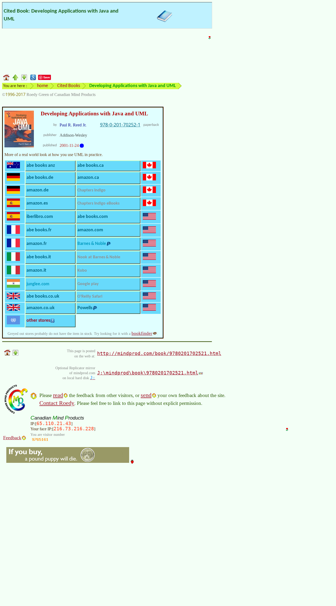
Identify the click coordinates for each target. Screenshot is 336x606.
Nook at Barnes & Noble (98, 257)
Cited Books (68, 85)
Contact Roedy (56, 403)
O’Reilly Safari (89, 296)
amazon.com (90, 230)
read (58, 395)
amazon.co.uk (41, 308)
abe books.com (92, 216)
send (146, 395)
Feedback (12, 437)
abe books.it (39, 257)
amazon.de (38, 190)
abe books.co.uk (43, 296)
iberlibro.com (40, 216)
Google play (88, 284)
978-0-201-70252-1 (120, 124)
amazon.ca (88, 177)
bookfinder (142, 333)
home (42, 85)
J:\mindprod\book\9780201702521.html (147, 373)
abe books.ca (90, 165)
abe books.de (40, 177)
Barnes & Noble (91, 244)
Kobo (82, 271)
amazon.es (37, 203)
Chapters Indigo (91, 190)
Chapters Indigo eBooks (98, 203)
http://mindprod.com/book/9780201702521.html (159, 353)
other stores (38, 320)
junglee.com (38, 284)
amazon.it (36, 270)
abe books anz (41, 165)
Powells (84, 308)
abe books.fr (39, 230)
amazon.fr (37, 244)
